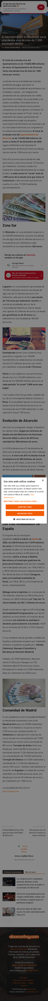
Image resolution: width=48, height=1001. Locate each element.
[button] (24, 501)
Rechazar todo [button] (24, 513)
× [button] (43, 480)
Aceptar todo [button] (25, 507)
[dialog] (24, 500)
